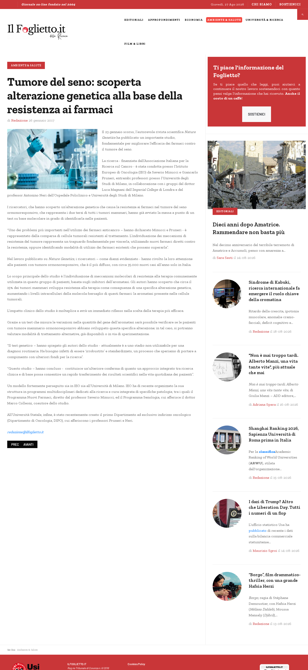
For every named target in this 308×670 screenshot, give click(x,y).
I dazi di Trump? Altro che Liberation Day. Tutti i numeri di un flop (274, 507)
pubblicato (258, 530)
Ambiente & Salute (26, 65)
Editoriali (225, 211)
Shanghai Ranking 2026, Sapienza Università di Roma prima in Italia (274, 434)
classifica (267, 451)
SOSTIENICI (256, 114)
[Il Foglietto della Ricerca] (37, 32)
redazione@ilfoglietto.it (25, 432)
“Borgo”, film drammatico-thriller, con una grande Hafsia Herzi (275, 580)
